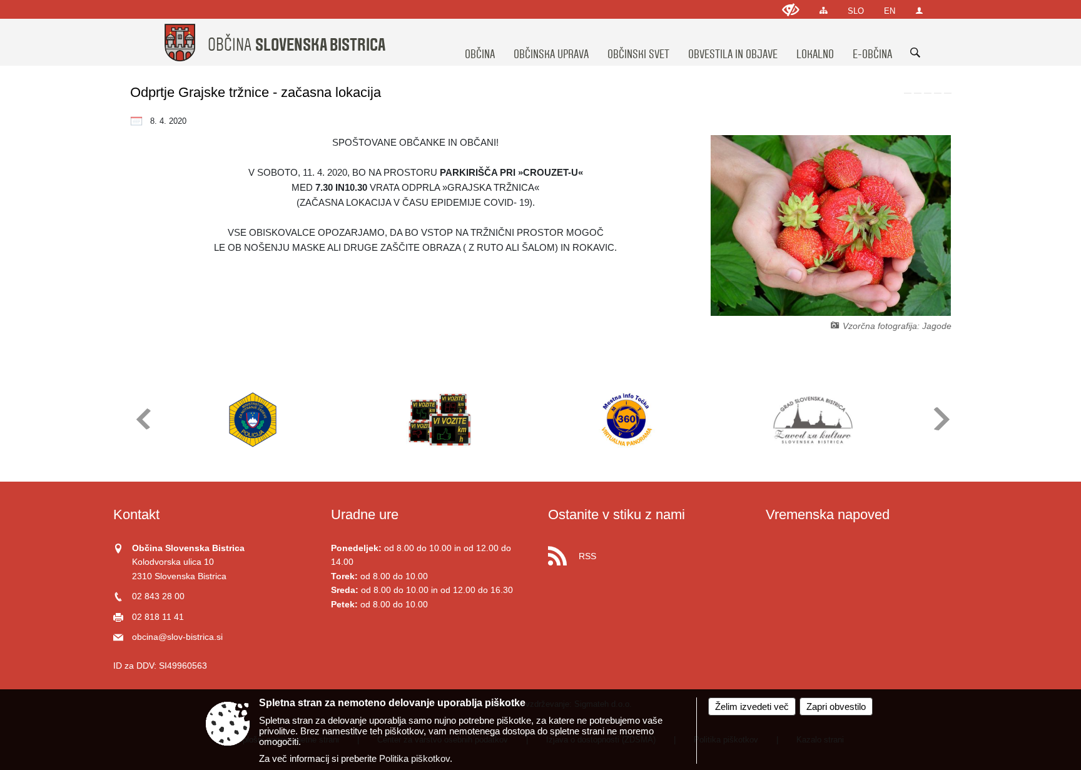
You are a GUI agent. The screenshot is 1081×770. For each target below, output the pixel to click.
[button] (142, 418)
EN (889, 11)
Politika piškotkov (414, 758)
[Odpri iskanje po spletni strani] (915, 53)
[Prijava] (919, 10)
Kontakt (136, 514)
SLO (856, 11)
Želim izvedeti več (752, 706)
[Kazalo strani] (824, 10)
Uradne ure (364, 514)
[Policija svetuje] (252, 420)
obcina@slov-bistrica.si (177, 637)
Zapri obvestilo (836, 706)
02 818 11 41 (158, 617)
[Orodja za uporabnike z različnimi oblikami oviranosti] (790, 9)
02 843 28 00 (158, 596)
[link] (907, 93)
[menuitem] (479, 42)
